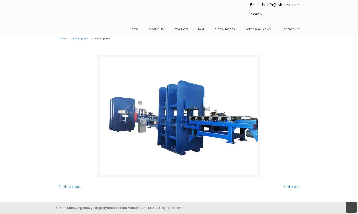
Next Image (291, 187)
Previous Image (69, 187)
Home (62, 38)
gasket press (80, 38)
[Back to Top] (351, 207)
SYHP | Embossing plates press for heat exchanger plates (81, 16)
